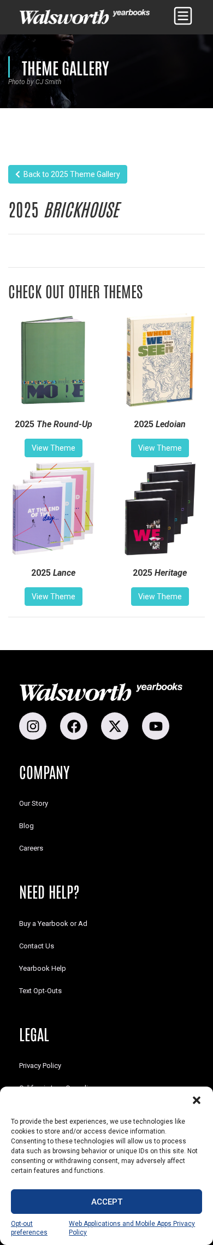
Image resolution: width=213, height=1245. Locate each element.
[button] (196, 1100)
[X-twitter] (114, 726)
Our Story (33, 803)
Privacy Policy (40, 1065)
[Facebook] (73, 726)
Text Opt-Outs (40, 991)
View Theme (53, 448)
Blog (26, 826)
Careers (31, 848)
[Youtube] (155, 726)
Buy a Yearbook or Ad (53, 923)
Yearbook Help (42, 968)
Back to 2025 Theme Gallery (70, 174)
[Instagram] (32, 726)
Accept (106, 1202)
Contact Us (36, 946)
